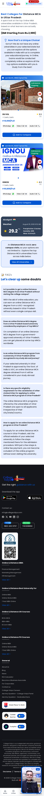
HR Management (8, 576)
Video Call (20, 126)
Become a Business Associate (14, 680)
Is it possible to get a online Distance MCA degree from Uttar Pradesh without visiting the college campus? (21, 291)
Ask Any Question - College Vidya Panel (17, 693)
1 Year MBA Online (9, 601)
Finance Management (10, 569)
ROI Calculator (7, 677)
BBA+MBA (6, 621)
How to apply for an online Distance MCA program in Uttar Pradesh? (21, 423)
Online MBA (6, 595)
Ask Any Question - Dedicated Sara (16, 697)
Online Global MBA (9, 598)
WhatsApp (7, 126)
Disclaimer (7, 771)
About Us (5, 667)
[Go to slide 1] (18, 110)
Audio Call (33, 126)
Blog (4, 670)
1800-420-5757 (10, 526)
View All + (6, 580)
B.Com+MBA (7, 625)
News (4, 673)
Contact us (6, 687)
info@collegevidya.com (12, 512)
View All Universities (20, 262)
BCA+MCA (6, 618)
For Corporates (8, 684)
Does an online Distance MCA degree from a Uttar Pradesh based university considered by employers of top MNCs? (21, 323)
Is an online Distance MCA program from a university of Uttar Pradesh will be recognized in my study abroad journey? (21, 355)
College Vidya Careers (11, 690)
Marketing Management (11, 572)
